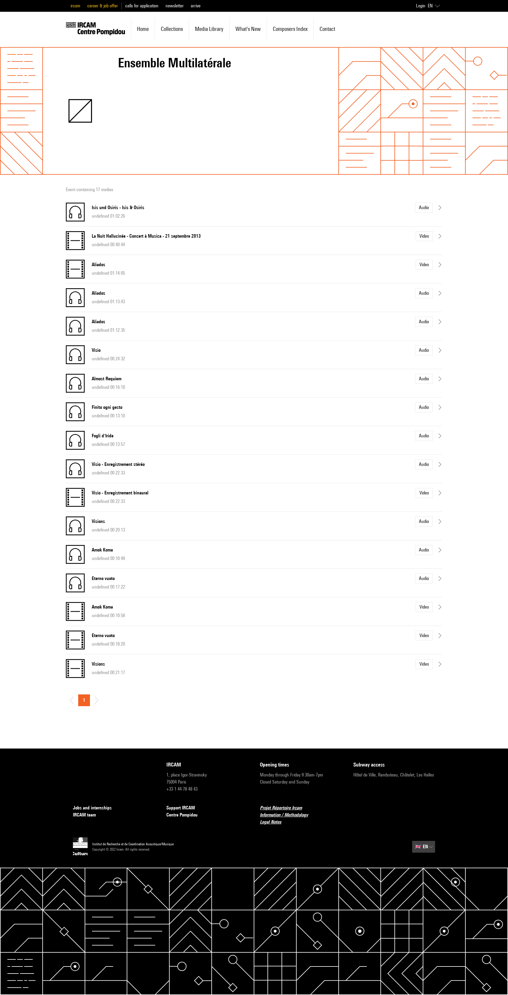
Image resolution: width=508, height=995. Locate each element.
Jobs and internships (92, 808)
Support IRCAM (180, 808)
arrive (195, 6)
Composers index (290, 29)
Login (420, 6)
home (143, 29)
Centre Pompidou (182, 815)
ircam (75, 6)
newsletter (175, 6)
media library (209, 29)
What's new (248, 29)
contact (327, 29)
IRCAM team (84, 815)
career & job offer (102, 6)
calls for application (141, 6)
